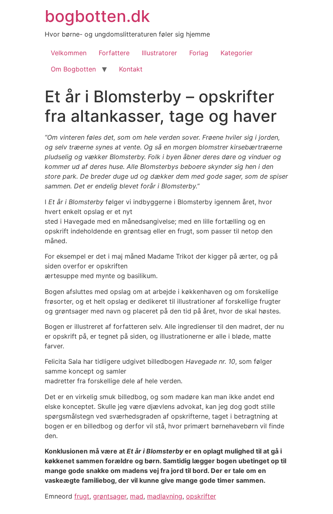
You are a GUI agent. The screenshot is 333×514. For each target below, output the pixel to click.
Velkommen (68, 53)
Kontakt (131, 69)
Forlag (198, 53)
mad (136, 496)
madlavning (164, 496)
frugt (81, 496)
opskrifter (201, 496)
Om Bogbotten (73, 69)
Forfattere (114, 53)
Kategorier (237, 53)
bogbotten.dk (97, 16)
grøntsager (109, 496)
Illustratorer (159, 53)
